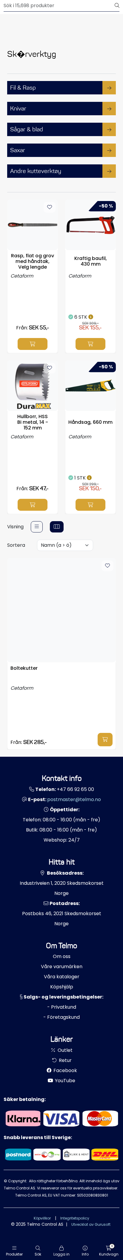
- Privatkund (61, 1007)
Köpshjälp (61, 986)
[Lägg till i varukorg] (32, 344)
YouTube (64, 1080)
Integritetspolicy (74, 1218)
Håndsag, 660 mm (90, 422)
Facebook (64, 1070)
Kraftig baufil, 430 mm (90, 261)
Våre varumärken (61, 966)
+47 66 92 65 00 (75, 789)
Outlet (64, 1050)
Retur (65, 1060)
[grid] (57, 526)
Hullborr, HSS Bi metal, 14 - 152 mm (32, 422)
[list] (37, 526)
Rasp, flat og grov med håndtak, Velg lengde (32, 261)
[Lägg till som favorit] (50, 207)
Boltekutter (24, 668)
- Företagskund (61, 1017)
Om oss (61, 956)
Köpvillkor (42, 1218)
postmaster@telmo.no (74, 799)
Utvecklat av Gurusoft (90, 1224)
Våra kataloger (61, 976)
